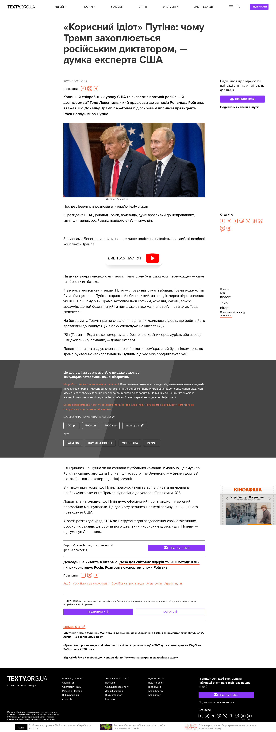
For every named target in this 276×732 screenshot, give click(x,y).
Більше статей (74, 627)
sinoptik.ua (226, 315)
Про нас (66, 678)
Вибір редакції (70, 695)
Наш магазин (155, 682)
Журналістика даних (117, 678)
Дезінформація (114, 691)
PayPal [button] (152, 443)
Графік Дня (154, 686)
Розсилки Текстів (72, 691)
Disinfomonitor (113, 695)
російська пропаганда (128, 583)
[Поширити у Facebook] (83, 88)
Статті (65, 682)
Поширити (70, 89)
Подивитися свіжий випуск (239, 107)
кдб (67, 583)
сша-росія (155, 583)
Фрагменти (68, 686)
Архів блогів (155, 691)
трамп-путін (174, 583)
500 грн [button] (90, 425)
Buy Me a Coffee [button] (100, 443)
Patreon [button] (72, 443)
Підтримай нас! (156, 678)
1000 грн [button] (111, 425)
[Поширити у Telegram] (96, 88)
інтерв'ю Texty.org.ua (131, 206)
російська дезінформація (92, 583)
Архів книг (154, 695)
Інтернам (110, 699)
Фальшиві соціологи (117, 686)
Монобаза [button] (130, 443)
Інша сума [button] (132, 425)
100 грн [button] (71, 425)
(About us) (77, 678)
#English (67, 699)
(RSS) (72, 682)
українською (32, 717)
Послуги (110, 682)
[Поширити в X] (89, 88)
